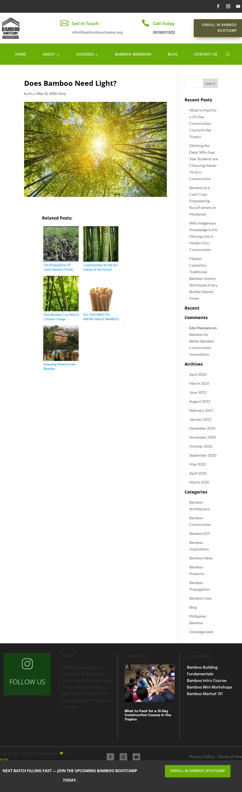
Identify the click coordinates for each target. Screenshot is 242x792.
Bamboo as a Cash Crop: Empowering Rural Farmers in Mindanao (202, 200)
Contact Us (205, 54)
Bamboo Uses (200, 598)
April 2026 (198, 374)
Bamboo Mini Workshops (209, 687)
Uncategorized (201, 631)
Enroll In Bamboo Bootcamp (219, 27)
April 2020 (198, 473)
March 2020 (199, 482)
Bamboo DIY (199, 533)
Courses (85, 54)
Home (20, 54)
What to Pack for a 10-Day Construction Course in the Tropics (203, 123)
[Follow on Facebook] (218, 6)
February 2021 (201, 410)
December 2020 (202, 428)
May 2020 (197, 464)
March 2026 (199, 383)
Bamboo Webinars (133, 54)
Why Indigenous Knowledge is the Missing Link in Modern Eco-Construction (203, 236)
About (49, 54)
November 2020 (202, 437)
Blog (173, 54)
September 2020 (202, 455)
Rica (31, 93)
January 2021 (200, 419)
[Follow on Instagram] (228, 6)
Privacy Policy (202, 757)
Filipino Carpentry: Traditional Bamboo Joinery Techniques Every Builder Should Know (203, 278)
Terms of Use (230, 757)
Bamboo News (201, 558)
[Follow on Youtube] (238, 6)
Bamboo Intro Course (206, 681)
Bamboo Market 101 (205, 694)
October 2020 (200, 446)
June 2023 (197, 392)
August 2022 (199, 401)
